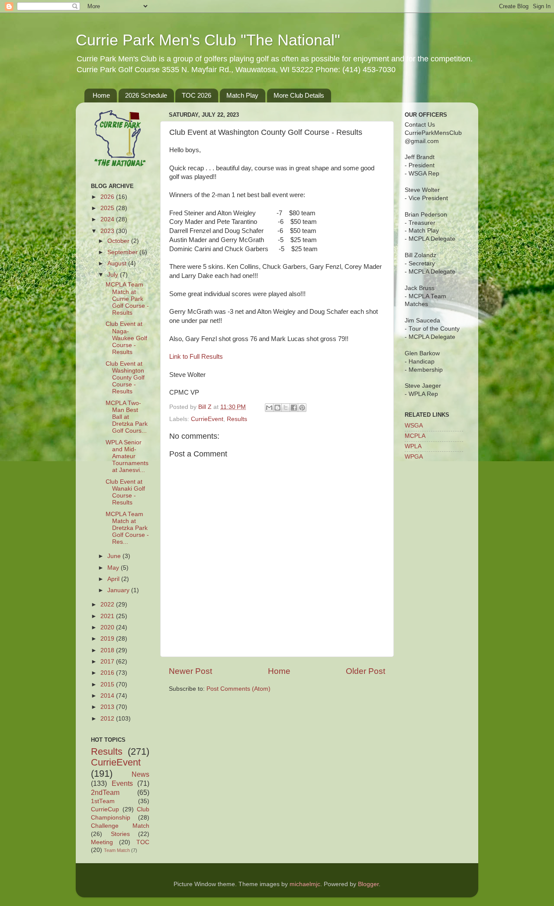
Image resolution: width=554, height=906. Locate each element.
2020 (108, 627)
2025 (108, 208)
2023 (108, 231)
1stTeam (103, 801)
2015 (108, 684)
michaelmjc (305, 884)
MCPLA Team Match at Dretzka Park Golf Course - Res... (127, 528)
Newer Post (190, 671)
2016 (108, 673)
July (113, 274)
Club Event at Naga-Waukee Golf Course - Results (126, 338)
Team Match (117, 850)
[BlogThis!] (277, 407)
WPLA (413, 446)
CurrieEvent (207, 419)
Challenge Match (120, 826)
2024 (108, 219)
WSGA (414, 425)
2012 (108, 718)
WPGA (414, 456)
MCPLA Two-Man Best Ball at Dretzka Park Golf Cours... (127, 417)
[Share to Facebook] (294, 407)
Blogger (368, 884)
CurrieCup (105, 809)
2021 (108, 616)
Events (122, 783)
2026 (108, 197)
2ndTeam (105, 792)
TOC (142, 842)
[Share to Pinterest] (302, 407)
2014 (108, 695)
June (114, 556)
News (140, 774)
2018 (108, 650)
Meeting (102, 842)
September (123, 252)
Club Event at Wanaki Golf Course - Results (125, 492)
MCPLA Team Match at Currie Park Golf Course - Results (127, 298)
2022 (108, 604)
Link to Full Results (196, 356)
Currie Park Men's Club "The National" (208, 40)
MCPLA (415, 436)
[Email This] (269, 407)
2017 (108, 661)
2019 (108, 638)
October (119, 241)
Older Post (365, 671)
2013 (108, 707)
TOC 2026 (196, 95)
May (114, 568)
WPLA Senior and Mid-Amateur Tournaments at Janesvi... (127, 456)
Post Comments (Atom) (238, 689)
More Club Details (299, 95)
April (114, 579)
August (117, 263)
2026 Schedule (146, 95)
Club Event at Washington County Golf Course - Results (125, 377)
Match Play (242, 95)
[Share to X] (285, 407)
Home (101, 95)
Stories (120, 834)
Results (237, 419)
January (119, 590)
